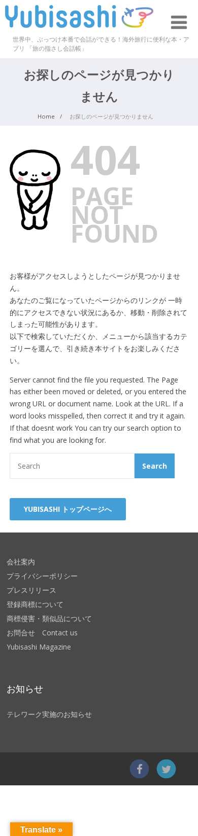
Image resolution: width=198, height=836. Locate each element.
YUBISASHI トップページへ (68, 509)
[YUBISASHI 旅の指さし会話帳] (79, 30)
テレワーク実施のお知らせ (49, 714)
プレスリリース (31, 590)
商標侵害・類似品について (49, 618)
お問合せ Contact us (42, 632)
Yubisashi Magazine (39, 647)
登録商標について (35, 604)
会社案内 (21, 561)
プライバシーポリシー (42, 576)
